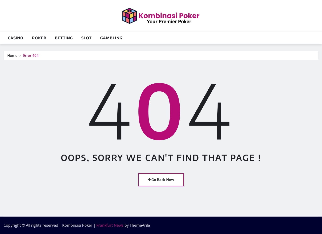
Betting (64, 38)
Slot (86, 38)
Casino (16, 38)
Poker (39, 38)
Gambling (111, 38)
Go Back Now (162, 179)
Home (12, 55)
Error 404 (31, 55)
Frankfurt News (110, 225)
